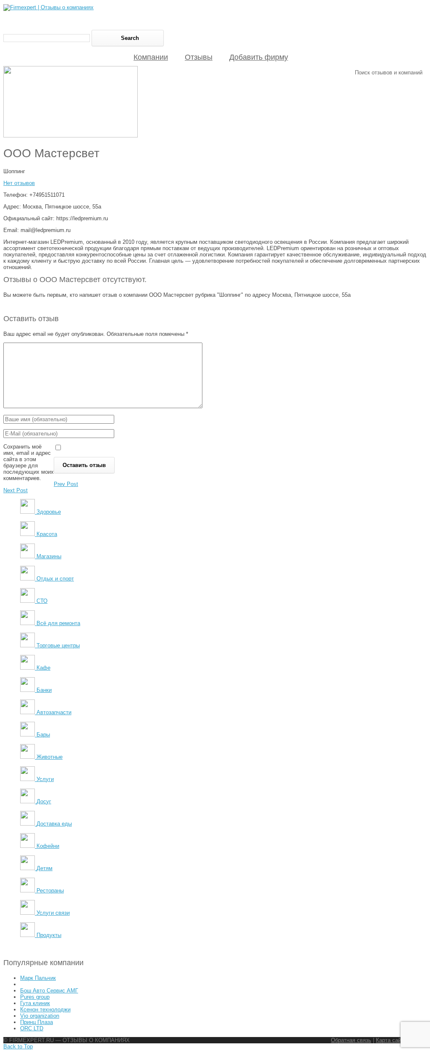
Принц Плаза (36, 1022)
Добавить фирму (258, 57)
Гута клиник (35, 1003)
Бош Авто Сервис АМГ (49, 990)
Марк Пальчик (38, 978)
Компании (151, 57)
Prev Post (66, 484)
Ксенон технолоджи (45, 1009)
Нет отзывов (19, 183)
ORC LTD (31, 1028)
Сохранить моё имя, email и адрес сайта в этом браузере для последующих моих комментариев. (28, 462)
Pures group (35, 997)
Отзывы (198, 57)
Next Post (15, 490)
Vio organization (39, 1016)
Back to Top (18, 1046)
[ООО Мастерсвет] (70, 135)
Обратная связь (351, 1040)
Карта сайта (391, 1040)
